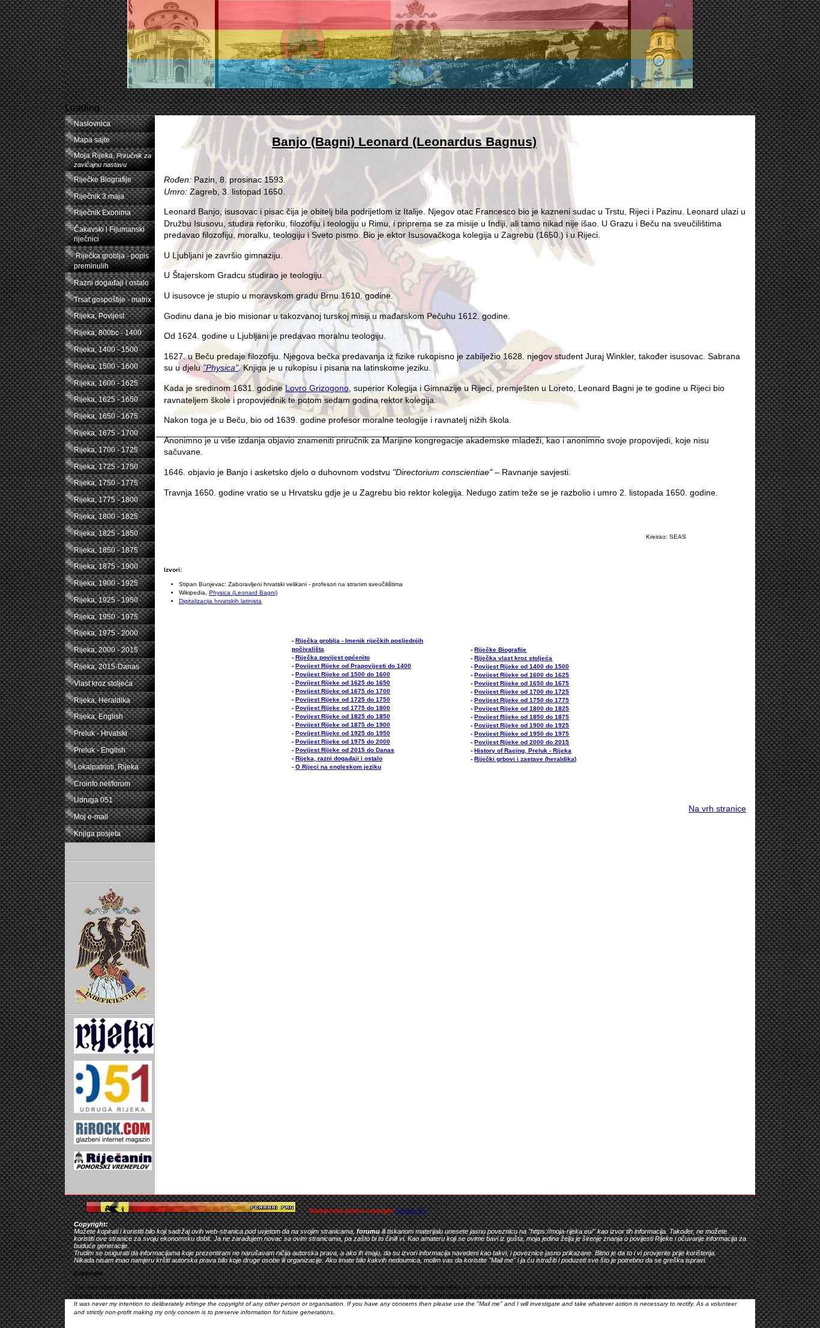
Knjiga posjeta (97, 833)
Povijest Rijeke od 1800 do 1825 (521, 708)
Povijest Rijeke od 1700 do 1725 (521, 691)
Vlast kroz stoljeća (103, 683)
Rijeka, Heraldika (102, 700)
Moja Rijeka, (112, 159)
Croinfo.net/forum (102, 784)
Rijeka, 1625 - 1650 (106, 399)
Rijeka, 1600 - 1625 (106, 383)
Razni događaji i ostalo (111, 283)
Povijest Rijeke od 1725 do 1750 (342, 699)
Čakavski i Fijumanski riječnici (109, 234)
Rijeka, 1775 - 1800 (106, 500)
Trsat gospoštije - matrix (112, 300)
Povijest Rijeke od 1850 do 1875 (521, 717)
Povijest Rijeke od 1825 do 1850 (342, 716)
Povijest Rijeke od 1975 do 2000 (342, 741)
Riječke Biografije (102, 179)
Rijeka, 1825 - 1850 (106, 533)
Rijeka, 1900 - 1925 (106, 583)
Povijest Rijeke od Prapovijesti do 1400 (353, 665)
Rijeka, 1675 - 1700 (106, 433)
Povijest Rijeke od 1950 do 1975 (521, 733)
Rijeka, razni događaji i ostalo (338, 758)
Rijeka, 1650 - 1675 (106, 416)
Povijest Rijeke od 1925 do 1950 (342, 733)
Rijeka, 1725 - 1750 (106, 466)
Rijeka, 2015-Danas (106, 666)
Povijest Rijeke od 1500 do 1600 (342, 674)
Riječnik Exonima (102, 212)
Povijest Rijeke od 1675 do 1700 (342, 691)
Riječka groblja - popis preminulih (111, 261)
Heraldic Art (411, 1211)
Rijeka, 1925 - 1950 (106, 600)
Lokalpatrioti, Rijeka (106, 767)
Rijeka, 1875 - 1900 (106, 566)
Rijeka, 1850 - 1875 (106, 550)
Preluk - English (99, 750)
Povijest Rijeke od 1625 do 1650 (342, 682)
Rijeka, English (98, 716)
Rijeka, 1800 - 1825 (106, 516)
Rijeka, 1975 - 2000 (106, 633)
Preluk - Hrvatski (100, 733)
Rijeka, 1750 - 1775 (106, 483)
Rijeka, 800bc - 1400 (108, 333)
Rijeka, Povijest (99, 316)
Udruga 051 (93, 800)
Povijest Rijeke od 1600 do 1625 (521, 675)
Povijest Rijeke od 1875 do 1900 (342, 724)
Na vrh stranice (717, 808)
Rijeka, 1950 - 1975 (106, 617)
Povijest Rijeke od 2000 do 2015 (521, 742)
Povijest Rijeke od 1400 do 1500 (521, 666)
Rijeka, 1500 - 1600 (106, 366)
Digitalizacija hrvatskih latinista (220, 601)
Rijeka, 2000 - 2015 (106, 650)
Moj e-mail (91, 817)
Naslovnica (92, 124)
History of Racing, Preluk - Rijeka (522, 750)
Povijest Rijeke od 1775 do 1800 (342, 708)
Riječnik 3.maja (99, 196)
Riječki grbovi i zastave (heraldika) (525, 759)
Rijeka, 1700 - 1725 (106, 450)
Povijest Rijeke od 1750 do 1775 (521, 700)
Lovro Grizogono (317, 388)
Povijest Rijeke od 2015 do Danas (344, 750)
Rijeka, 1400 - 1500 (106, 349)
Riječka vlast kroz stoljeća (513, 658)
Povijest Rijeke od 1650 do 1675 (521, 683)
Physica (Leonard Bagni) (243, 592)
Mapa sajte (92, 140)
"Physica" (220, 367)
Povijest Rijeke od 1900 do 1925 (521, 725)
